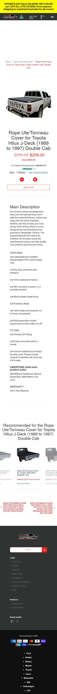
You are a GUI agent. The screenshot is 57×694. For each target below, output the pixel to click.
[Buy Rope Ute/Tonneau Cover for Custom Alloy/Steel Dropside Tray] (28, 454)
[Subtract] (22, 179)
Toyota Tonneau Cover (23, 61)
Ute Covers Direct (38, 172)
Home (8, 61)
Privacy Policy (18, 585)
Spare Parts (17, 607)
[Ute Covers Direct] (11, 16)
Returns (15, 569)
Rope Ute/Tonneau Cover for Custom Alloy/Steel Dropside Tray (28, 472)
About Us (16, 561)
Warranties (17, 573)
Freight (15, 565)
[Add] (35, 179)
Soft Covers (17, 603)
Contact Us (17, 577)
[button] (43, 18)
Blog (14, 589)
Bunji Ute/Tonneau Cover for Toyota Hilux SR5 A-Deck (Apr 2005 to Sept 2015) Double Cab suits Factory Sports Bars (14, 507)
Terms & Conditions (21, 581)
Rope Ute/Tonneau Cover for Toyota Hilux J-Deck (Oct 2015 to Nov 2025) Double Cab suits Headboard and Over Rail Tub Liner (41, 508)
